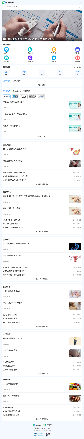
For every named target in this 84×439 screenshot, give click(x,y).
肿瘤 (60, 74)
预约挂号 (77, 53)
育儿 (42, 74)
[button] (75, 39)
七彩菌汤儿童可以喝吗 (10, 224)
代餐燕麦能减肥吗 (9, 407)
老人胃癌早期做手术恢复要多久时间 (15, 267)
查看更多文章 (41, 137)
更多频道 (77, 67)
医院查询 (30, 53)
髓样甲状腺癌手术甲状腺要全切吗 (14, 275)
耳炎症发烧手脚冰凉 (10, 318)
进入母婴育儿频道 (41, 231)
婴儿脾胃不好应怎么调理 (11, 322)
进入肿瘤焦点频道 (41, 279)
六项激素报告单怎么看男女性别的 (14, 180)
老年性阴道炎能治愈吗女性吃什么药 (15, 176)
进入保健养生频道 (41, 326)
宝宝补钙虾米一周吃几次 (11, 220)
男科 (6, 74)
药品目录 (30, 61)
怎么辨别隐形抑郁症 (10, 370)
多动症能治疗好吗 (9, 362)
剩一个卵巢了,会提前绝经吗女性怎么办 (16, 172)
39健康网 (36, 428)
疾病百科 (6, 61)
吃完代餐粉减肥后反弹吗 (11, 411)
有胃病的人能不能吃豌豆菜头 (13, 227)
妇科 (24, 74)
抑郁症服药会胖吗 (9, 366)
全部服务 (77, 61)
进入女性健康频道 (41, 184)
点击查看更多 (41, 85)
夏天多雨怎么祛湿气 (10, 315)
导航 (49, 428)
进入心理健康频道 (41, 374)
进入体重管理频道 (41, 419)
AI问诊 (6, 53)
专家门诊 (53, 53)
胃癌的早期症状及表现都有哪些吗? (15, 271)
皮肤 (78, 74)
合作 (43, 428)
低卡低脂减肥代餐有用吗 (11, 415)
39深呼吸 (54, 61)
